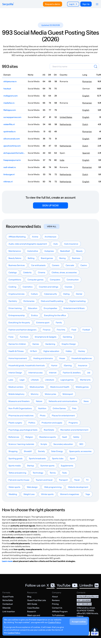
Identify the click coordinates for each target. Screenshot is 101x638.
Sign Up (86, 4)
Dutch (85, 124)
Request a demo (52, 4)
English (85, 95)
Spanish (86, 153)
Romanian (87, 81)
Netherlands (65, 124)
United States (66, 117)
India (62, 160)
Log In (72, 4)
